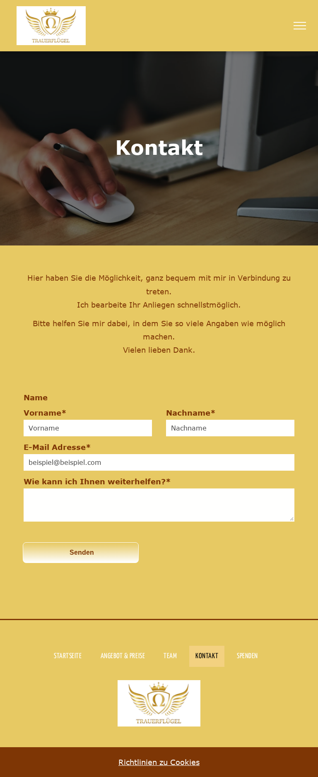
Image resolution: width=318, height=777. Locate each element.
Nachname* (191, 412)
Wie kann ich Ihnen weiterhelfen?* (97, 481)
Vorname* (45, 412)
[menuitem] (71, 656)
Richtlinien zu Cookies (159, 762)
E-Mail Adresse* (57, 447)
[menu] (300, 25)
